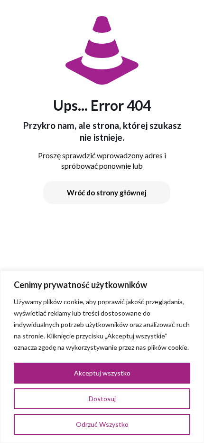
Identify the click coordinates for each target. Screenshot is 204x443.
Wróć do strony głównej (107, 192)
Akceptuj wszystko (102, 373)
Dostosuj (102, 399)
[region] (102, 356)
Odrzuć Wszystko (102, 424)
